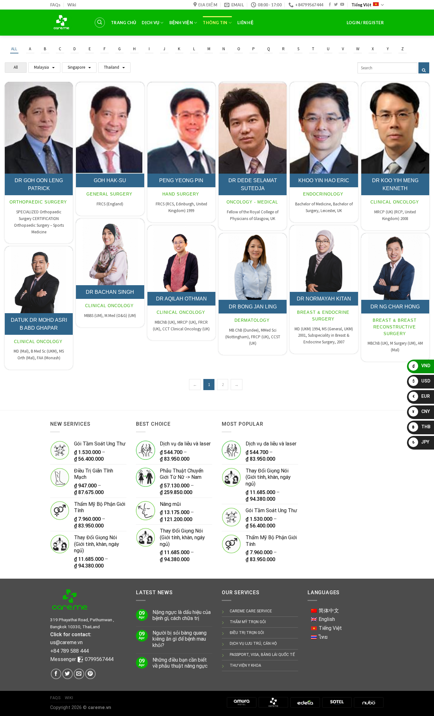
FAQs (55, 4)
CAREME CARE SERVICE (251, 611)
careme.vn (99, 707)
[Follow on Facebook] (330, 5)
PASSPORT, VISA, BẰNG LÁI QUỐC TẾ (262, 654)
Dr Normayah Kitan (324, 298)
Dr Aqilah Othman (181, 298)
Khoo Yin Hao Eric (323, 180)
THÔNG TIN (215, 22)
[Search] (100, 22)
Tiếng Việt (361, 4)
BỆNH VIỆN (181, 22)
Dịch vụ (150, 22)
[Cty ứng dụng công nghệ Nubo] (368, 702)
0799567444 (99, 659)
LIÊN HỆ (245, 22)
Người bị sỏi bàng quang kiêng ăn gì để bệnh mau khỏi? (180, 639)
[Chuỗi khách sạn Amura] (241, 702)
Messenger (63, 659)
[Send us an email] (79, 674)
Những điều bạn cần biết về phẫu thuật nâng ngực (180, 663)
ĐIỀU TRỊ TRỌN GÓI (247, 632)
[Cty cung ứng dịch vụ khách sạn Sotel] (337, 702)
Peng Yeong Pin (181, 180)
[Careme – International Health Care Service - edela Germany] (67, 23)
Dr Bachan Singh (110, 292)
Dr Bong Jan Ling (253, 306)
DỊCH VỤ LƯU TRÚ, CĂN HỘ (253, 643)
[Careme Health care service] (273, 702)
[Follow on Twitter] (336, 5)
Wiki (71, 4)
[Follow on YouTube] (342, 5)
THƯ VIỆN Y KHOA (245, 665)
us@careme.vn (66, 642)
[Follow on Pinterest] (90, 674)
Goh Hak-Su (110, 180)
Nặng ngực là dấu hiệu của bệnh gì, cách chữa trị (182, 615)
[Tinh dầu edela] (305, 702)
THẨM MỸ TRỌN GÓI (248, 622)
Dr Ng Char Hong (395, 306)
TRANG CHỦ (123, 22)
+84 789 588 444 (69, 651)
